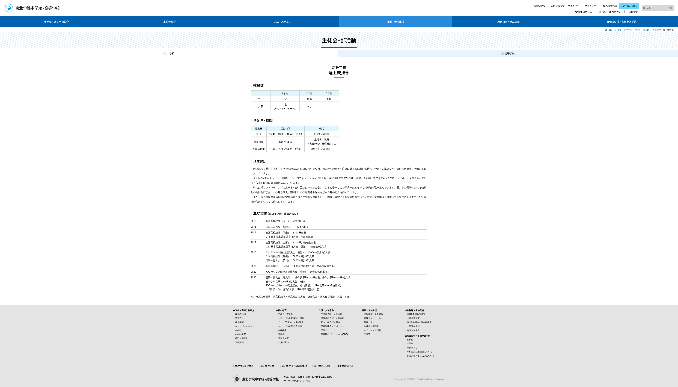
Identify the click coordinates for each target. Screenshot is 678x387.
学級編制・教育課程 (373, 313)
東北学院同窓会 (345, 366)
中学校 (170, 53)
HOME (611, 29)
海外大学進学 (413, 330)
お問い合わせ (558, 5)
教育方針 (239, 317)
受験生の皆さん (584, 11)
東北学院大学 (267, 366)
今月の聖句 (283, 342)
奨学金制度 (283, 338)
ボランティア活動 (372, 330)
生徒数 (238, 330)
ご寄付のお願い (629, 5)
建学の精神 (240, 313)
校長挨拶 (239, 322)
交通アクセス (541, 5)
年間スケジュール (372, 317)
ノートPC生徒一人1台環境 (291, 322)
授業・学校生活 (395, 21)
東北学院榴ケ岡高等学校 (294, 366)
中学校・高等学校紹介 (56, 21)
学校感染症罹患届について (419, 351)
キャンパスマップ (243, 326)
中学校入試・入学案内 (331, 313)
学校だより (369, 322)
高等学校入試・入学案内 (332, 317)
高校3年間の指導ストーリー (420, 313)
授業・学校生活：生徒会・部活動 (633, 29)
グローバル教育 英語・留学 (291, 317)
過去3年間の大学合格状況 (419, 322)
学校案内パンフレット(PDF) (334, 334)
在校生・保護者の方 (610, 11)
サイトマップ (575, 5)
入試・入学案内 (282, 21)
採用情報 (633, 11)
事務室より (412, 347)
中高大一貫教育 (285, 313)
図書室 (367, 334)
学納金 (324, 330)
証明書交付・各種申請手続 (621, 21)
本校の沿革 (240, 334)
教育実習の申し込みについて (421, 355)
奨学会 (281, 334)
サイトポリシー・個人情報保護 (601, 5)
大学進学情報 (413, 326)
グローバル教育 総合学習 (290, 326)
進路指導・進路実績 (508, 21)
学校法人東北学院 (244, 366)
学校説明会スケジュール (332, 326)
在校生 (410, 339)
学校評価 (239, 342)
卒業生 (410, 343)
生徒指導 (282, 330)
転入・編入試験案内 (330, 322)
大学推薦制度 (413, 317)
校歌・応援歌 (241, 338)
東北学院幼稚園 (322, 366)
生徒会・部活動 (371, 326)
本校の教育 (169, 21)
